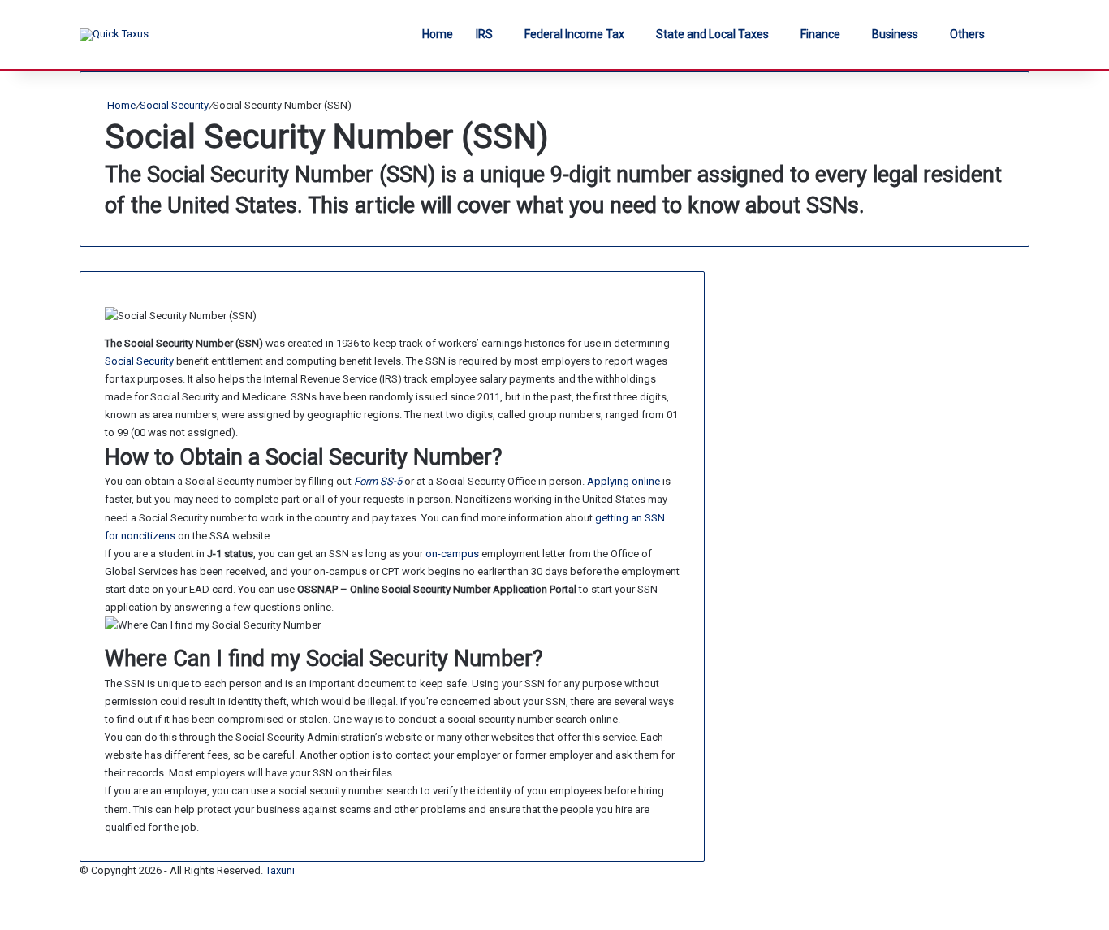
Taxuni (280, 870)
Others (967, 34)
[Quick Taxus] (114, 34)
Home (437, 34)
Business (895, 34)
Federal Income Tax (574, 34)
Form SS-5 (378, 481)
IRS (484, 34)
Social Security (174, 105)
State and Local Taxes (712, 34)
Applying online (623, 481)
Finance (820, 34)
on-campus (452, 553)
